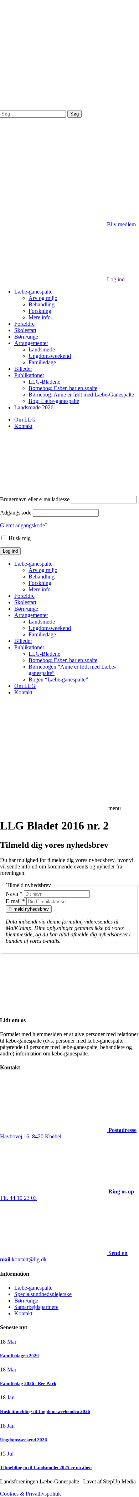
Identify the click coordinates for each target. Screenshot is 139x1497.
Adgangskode (15, 512)
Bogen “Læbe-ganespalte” (58, 679)
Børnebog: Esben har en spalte (63, 388)
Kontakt (23, 426)
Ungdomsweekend (50, 356)
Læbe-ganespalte (33, 292)
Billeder (23, 369)
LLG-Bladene (44, 382)
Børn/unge (26, 337)
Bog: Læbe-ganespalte (54, 401)
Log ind (116, 279)
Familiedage (42, 362)
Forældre (24, 324)
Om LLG (25, 420)
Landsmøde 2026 (33, 407)
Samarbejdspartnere (36, 1307)
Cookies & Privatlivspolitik (30, 1494)
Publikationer (29, 375)
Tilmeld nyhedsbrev (29, 909)
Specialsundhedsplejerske (43, 1294)
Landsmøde (42, 349)
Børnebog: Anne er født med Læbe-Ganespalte (81, 395)
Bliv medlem (121, 224)
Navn (14, 894)
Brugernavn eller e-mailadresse (35, 499)
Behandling (42, 304)
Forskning (40, 311)
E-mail (15, 901)
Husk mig (19, 538)
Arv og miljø (43, 298)
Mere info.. (41, 317)
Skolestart (25, 330)
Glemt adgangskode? (23, 525)
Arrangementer (31, 343)
